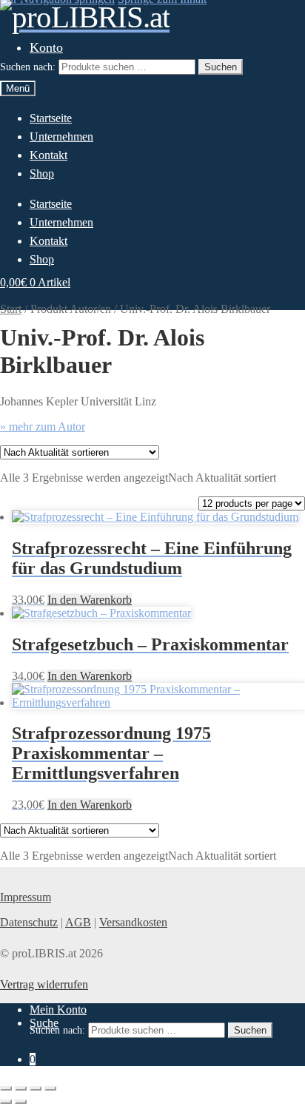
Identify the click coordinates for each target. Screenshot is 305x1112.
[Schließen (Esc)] (50, 1088)
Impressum (25, 897)
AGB (78, 922)
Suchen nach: (28, 67)
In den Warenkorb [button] (89, 599)
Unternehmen (61, 136)
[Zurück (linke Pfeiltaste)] (6, 1101)
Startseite (51, 118)
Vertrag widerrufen (44, 984)
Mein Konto (58, 1009)
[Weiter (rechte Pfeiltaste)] (21, 1101)
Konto (46, 47)
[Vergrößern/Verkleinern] (6, 1088)
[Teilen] (35, 1088)
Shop (42, 173)
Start (10, 309)
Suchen (220, 67)
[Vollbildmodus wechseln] (21, 1088)
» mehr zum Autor (42, 426)
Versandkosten (133, 922)
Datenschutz (29, 922)
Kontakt (48, 155)
